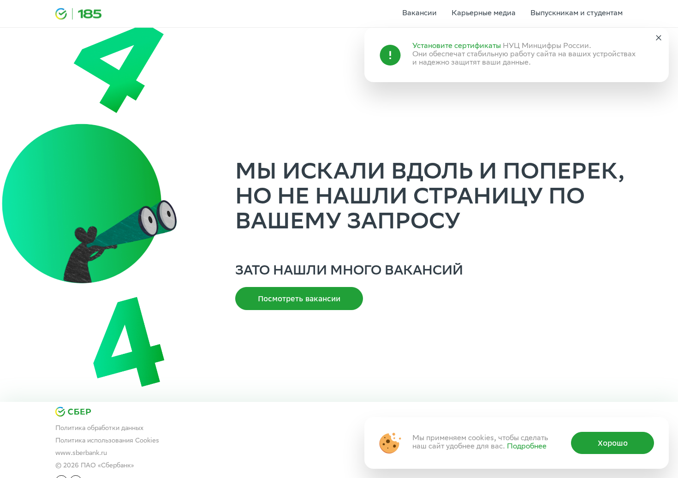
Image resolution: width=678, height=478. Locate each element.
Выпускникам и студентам (576, 14)
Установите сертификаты (456, 46)
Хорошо (613, 443)
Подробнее (527, 447)
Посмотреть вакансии (299, 298)
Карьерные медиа (484, 14)
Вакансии (419, 14)
